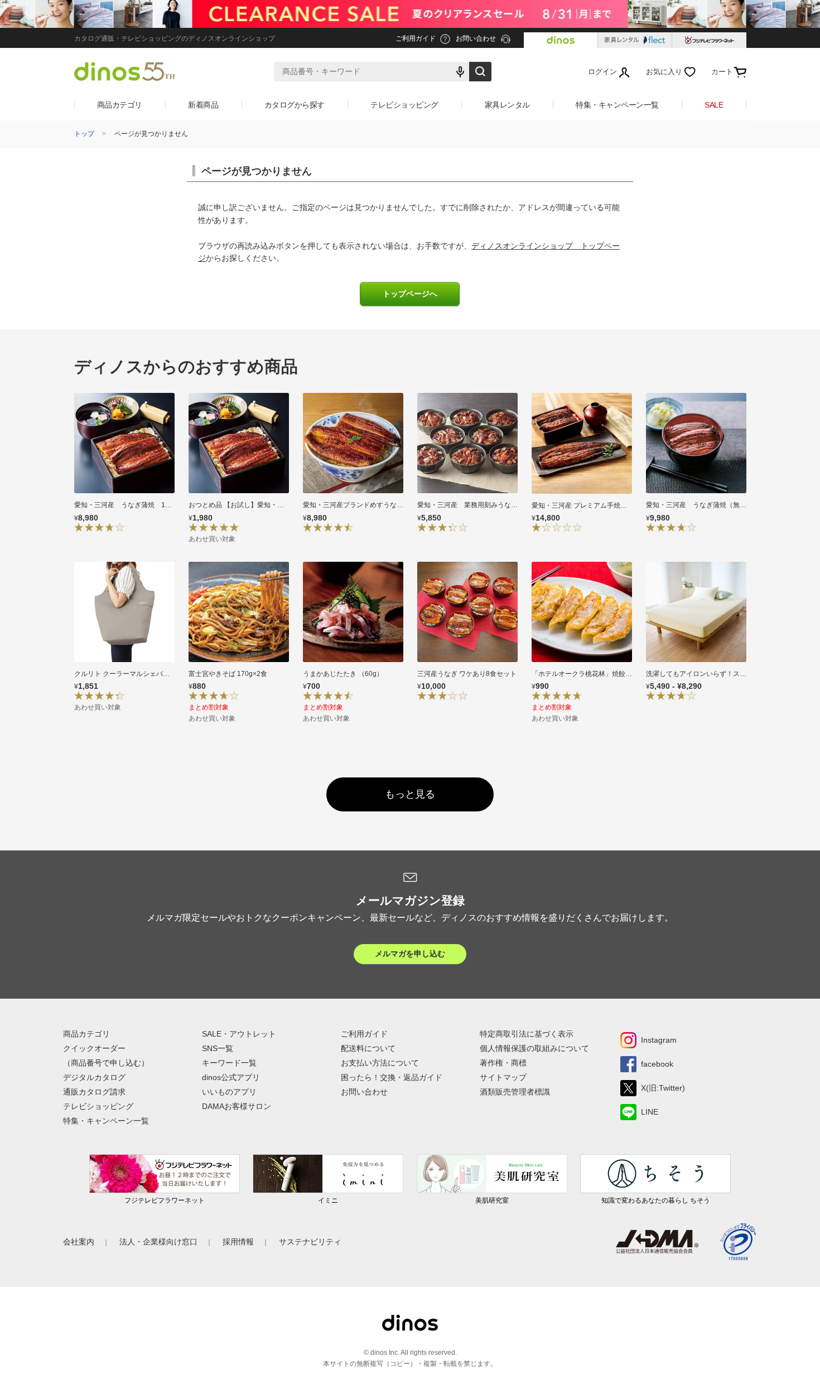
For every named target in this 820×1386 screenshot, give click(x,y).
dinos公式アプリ (231, 1077)
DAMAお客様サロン (236, 1106)
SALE (714, 104)
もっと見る (410, 794)
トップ (84, 134)
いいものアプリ (229, 1091)
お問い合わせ (364, 1091)
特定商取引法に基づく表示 (526, 1033)
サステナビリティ (310, 1241)
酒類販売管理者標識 (515, 1091)
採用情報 (238, 1241)
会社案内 (78, 1241)
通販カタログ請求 (94, 1091)
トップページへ (410, 294)
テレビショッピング (404, 104)
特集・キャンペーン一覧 (617, 104)
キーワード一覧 (229, 1062)
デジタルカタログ (94, 1077)
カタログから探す (294, 104)
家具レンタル (507, 104)
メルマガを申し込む (410, 953)
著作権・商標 (503, 1062)
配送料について (368, 1048)
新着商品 (203, 104)
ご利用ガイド (364, 1033)
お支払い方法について (380, 1062)
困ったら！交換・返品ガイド (391, 1077)
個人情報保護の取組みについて (534, 1048)
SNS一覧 (217, 1048)
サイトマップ (503, 1077)
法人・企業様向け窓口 (158, 1241)
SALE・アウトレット (239, 1033)
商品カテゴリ (119, 104)
